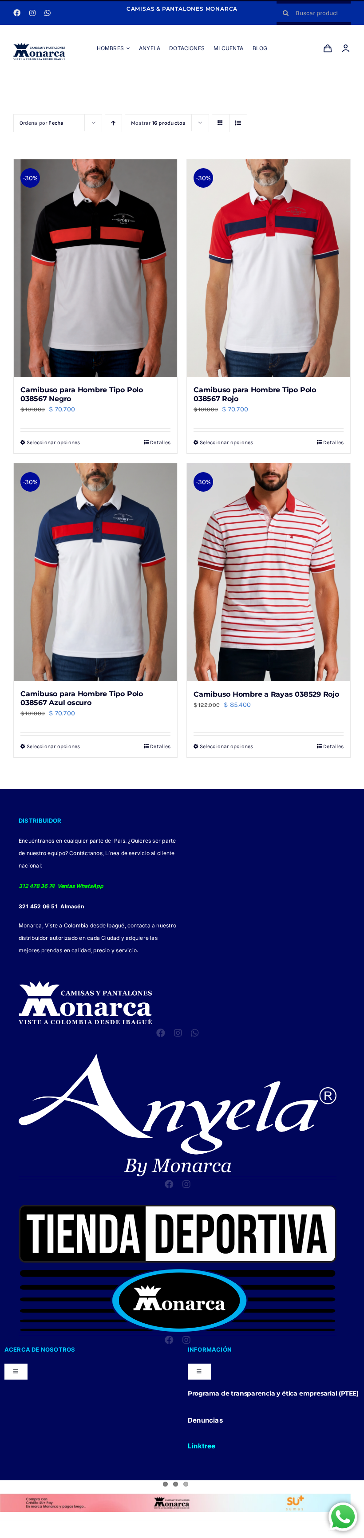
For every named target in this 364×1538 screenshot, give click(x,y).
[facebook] (16, 12)
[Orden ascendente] (113, 123)
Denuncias (205, 1420)
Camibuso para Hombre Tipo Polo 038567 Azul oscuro (81, 698)
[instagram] (32, 12)
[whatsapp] (47, 12)
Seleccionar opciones (53, 442)
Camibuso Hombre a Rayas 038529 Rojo (266, 694)
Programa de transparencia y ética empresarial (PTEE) (273, 1393)
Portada (169, 82)
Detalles (160, 442)
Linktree (202, 1446)
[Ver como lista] (238, 123)
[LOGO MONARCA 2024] (39, 46)
